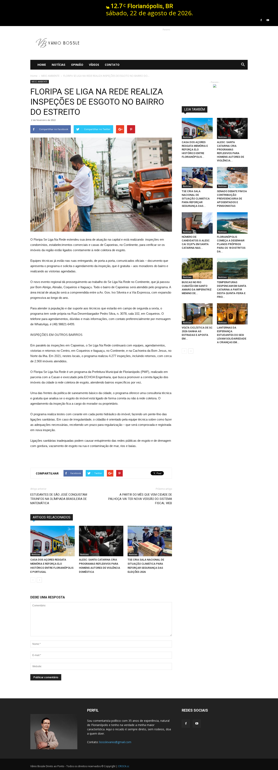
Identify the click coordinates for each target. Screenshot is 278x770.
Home (41, 65)
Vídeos (94, 65)
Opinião (77, 65)
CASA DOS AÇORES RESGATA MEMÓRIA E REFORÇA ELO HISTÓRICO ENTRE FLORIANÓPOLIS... (195, 149)
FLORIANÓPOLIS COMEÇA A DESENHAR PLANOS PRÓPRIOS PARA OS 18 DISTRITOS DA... (231, 244)
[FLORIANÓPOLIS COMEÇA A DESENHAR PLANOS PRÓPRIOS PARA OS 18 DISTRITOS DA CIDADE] (232, 222)
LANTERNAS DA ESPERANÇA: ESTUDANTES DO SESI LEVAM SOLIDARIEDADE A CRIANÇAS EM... (231, 335)
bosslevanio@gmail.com (115, 742)
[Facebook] (261, 20)
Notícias (58, 65)
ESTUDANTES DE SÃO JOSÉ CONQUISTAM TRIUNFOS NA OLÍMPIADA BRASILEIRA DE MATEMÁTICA (58, 499)
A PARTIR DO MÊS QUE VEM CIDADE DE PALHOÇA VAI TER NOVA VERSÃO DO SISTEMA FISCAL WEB (140, 499)
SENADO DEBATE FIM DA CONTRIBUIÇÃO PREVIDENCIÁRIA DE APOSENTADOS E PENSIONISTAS (232, 198)
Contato (112, 65)
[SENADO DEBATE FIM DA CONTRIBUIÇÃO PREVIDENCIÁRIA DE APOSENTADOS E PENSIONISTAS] (232, 177)
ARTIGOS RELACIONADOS (51, 517)
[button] (243, 65)
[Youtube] (268, 20)
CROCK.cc (123, 766)
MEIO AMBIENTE (40, 81)
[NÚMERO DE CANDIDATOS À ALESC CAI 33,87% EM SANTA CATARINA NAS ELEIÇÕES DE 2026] (197, 222)
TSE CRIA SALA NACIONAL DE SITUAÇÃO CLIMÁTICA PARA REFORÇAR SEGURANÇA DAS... (196, 198)
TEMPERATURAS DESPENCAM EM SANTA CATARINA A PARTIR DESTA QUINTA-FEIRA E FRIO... (231, 289)
